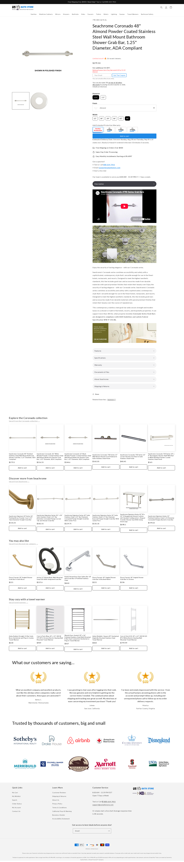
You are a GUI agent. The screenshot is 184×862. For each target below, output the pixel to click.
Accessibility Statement (61, 819)
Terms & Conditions (59, 807)
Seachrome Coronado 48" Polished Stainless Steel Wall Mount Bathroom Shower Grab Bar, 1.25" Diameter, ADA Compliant (22, 456)
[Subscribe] (108, 830)
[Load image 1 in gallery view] (20, 100)
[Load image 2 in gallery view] (38, 100)
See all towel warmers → (18, 602)
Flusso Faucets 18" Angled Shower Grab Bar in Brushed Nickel (104, 578)
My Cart (15, 792)
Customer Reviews (59, 792)
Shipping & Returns (59, 796)
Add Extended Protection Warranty (106, 125)
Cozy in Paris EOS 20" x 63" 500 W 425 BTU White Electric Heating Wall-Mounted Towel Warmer (133, 638)
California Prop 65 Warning (62, 811)
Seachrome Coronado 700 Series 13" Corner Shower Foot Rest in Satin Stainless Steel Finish (132, 456)
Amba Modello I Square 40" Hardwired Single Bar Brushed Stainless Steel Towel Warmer (105, 638)
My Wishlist (16, 796)
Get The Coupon (119, 75)
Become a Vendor (58, 815)
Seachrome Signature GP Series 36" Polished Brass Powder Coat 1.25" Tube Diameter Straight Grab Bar (21, 518)
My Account (16, 807)
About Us (55, 800)
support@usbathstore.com (109, 168)
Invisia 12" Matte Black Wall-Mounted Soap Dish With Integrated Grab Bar (50, 578)
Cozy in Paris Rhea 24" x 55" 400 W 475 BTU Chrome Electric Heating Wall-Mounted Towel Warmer (50, 638)
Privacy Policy (57, 804)
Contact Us (16, 811)
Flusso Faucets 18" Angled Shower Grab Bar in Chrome (132, 578)
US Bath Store (94, 848)
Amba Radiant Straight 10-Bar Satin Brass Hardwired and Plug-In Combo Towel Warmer (21, 638)
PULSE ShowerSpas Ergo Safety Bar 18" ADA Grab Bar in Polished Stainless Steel (78, 578)
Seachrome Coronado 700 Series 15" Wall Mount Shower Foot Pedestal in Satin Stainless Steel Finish (105, 456)
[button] (33, 14)
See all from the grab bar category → (23, 544)
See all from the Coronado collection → (24, 421)
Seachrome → (111, 399)
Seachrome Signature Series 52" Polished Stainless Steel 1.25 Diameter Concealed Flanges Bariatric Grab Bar (161, 518)
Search (14, 800)
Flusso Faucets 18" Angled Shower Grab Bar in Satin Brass (20, 578)
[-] (98, 130)
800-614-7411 (109, 165)
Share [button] (97, 394)
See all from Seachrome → (19, 481)
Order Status (17, 804)
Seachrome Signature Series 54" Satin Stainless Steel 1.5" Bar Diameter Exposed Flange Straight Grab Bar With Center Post (105, 518)
